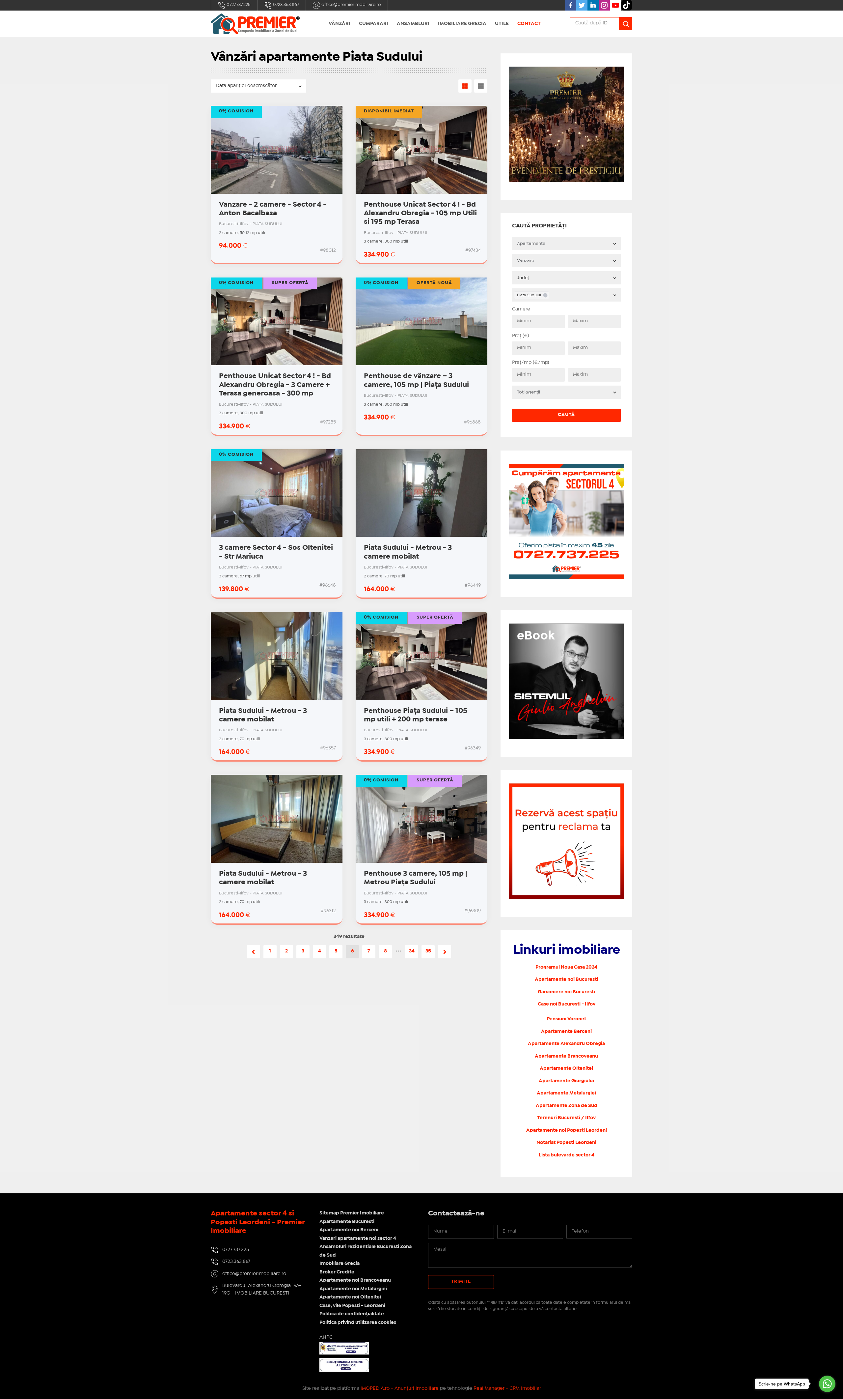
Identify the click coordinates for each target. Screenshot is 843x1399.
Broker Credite (336, 1272)
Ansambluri (413, 24)
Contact (529, 24)
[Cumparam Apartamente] (566, 467)
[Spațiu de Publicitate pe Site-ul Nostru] (566, 787)
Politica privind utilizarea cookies (357, 1323)
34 (412, 951)
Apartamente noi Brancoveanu (355, 1280)
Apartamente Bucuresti (346, 1222)
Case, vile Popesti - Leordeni (352, 1306)
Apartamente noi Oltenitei (350, 1297)
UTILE (502, 24)
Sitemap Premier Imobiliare (351, 1213)
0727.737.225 (238, 5)
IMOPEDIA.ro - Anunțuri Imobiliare (400, 1388)
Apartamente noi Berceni (348, 1230)
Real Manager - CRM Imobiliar (507, 1388)
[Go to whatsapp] (827, 1384)
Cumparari (373, 24)
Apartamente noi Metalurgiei (353, 1289)
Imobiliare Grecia (462, 24)
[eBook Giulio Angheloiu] (566, 627)
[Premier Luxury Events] (566, 70)
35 (428, 951)
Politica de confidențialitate (351, 1314)
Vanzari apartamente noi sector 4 (357, 1238)
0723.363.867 (285, 5)
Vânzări (339, 24)
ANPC (326, 1337)
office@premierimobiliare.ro (350, 5)
